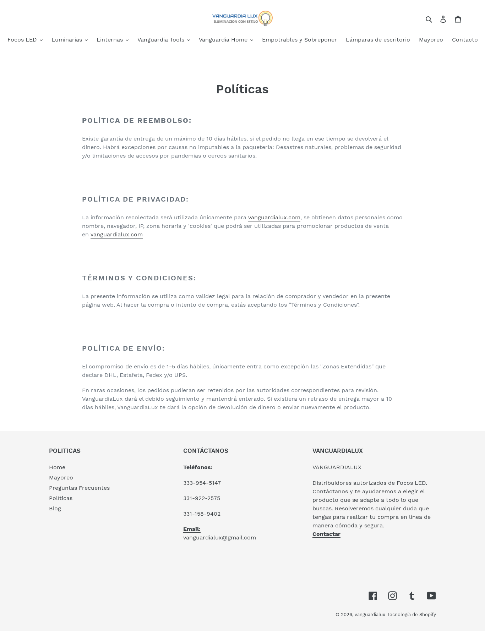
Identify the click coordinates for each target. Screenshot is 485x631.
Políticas (60, 498)
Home (57, 467)
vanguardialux (370, 614)
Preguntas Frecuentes (79, 487)
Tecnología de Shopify (411, 614)
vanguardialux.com (274, 217)
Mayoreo (61, 477)
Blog (55, 508)
